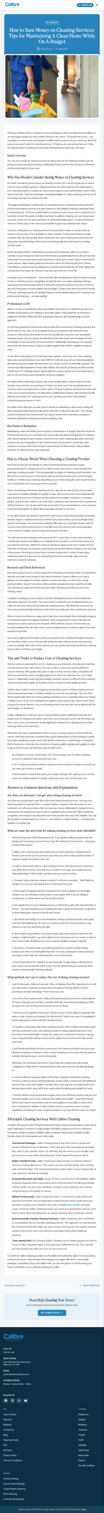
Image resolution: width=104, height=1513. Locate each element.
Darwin (81, 1460)
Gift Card (7, 1450)
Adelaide (82, 1445)
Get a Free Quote (50, 1313)
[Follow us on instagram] (12, 1400)
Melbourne (66, 1205)
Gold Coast (83, 1450)
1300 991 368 (86, 5)
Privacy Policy (9, 1455)
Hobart (76, 1205)
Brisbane (82, 1424)
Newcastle (83, 1455)
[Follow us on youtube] (25, 1400)
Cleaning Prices (10, 1440)
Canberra (82, 1429)
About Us (7, 1419)
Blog (5, 1435)
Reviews (7, 1424)
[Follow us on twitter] (19, 1400)
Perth (81, 1440)
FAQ (5, 1445)
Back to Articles (91, 1286)
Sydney (81, 1419)
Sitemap (83, 1509)
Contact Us (8, 1429)
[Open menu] (97, 5)
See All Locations (86, 1465)
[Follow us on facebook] (5, 1400)
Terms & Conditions (12, 1460)
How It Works (9, 1414)
